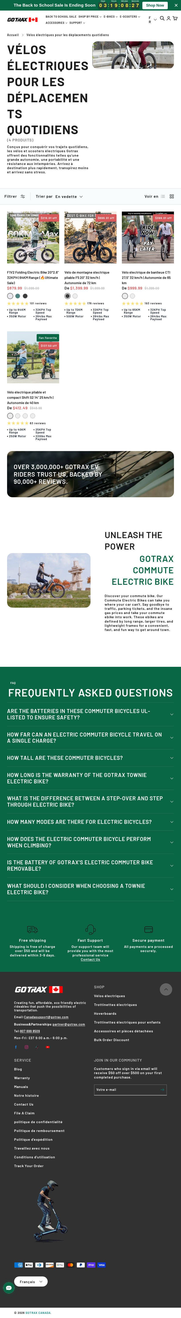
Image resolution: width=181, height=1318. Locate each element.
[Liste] (162, 196)
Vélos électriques (109, 996)
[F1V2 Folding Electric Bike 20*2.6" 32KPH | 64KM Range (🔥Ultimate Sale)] (33, 237)
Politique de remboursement (39, 1130)
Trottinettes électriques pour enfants (127, 1022)
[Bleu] (32, 416)
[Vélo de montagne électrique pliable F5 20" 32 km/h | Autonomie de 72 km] (90, 237)
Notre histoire (26, 1095)
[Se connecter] (168, 18)
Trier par (44, 196)
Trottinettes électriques (115, 1004)
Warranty (22, 1078)
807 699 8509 (30, 1031)
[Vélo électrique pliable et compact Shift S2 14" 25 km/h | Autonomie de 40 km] (33, 357)
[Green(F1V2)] (17, 296)
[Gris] (17, 416)
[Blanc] (125, 296)
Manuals (21, 1086)
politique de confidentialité (38, 1122)
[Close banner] (176, 5)
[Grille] (171, 196)
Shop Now (155, 5)
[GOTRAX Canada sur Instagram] (26, 1047)
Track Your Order (29, 1166)
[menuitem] (61, 16)
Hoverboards (105, 1013)
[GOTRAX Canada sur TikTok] (37, 1047)
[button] (175, 18)
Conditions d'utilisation (34, 1157)
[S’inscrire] (162, 1090)
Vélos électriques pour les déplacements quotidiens (67, 35)
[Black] (25, 296)
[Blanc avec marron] (75, 296)
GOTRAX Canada (38, 1312)
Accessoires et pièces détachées (123, 1031)
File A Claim (24, 1113)
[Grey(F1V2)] (10, 296)
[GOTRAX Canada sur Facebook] (16, 1047)
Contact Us (90, 959)
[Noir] (132, 296)
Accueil (13, 35)
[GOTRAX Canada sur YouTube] (47, 1047)
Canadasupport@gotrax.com (46, 1017)
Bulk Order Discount (111, 1040)
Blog (18, 1069)
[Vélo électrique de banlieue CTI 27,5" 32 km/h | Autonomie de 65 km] (148, 237)
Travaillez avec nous (32, 1148)
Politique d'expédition (33, 1139)
